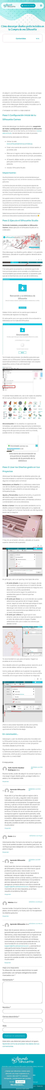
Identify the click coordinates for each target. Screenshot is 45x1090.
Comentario (8, 980)
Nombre (7, 1007)
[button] (37, 38)
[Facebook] (22, 1079)
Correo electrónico (11, 1017)
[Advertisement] (22, 68)
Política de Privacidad (12, 1082)
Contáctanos (31, 1075)
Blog (22, 1075)
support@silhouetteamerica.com (17, 887)
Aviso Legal (35, 1082)
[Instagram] (27, 1079)
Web (4, 1026)
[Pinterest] (18, 1079)
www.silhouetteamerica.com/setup (19, 144)
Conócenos (13, 1075)
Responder (6, 781)
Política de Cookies (25, 1082)
